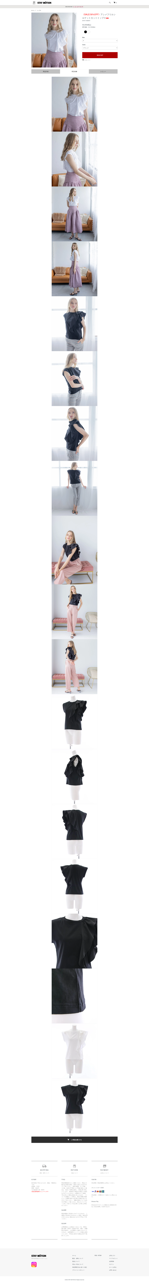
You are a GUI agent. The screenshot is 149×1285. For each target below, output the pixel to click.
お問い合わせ (112, 1270)
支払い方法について (77, 1264)
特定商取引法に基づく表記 (79, 1267)
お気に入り (87, 60)
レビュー (103, 71)
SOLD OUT (100, 55)
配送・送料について (77, 1258)
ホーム (32, 10)
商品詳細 (45, 71)
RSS (96, 1255)
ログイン (111, 1264)
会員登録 (111, 1261)
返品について (76, 1261)
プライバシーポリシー (78, 1270)
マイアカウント (113, 1258)
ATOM (99, 1255)
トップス (39, 10)
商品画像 (74, 71)
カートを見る (112, 1267)
